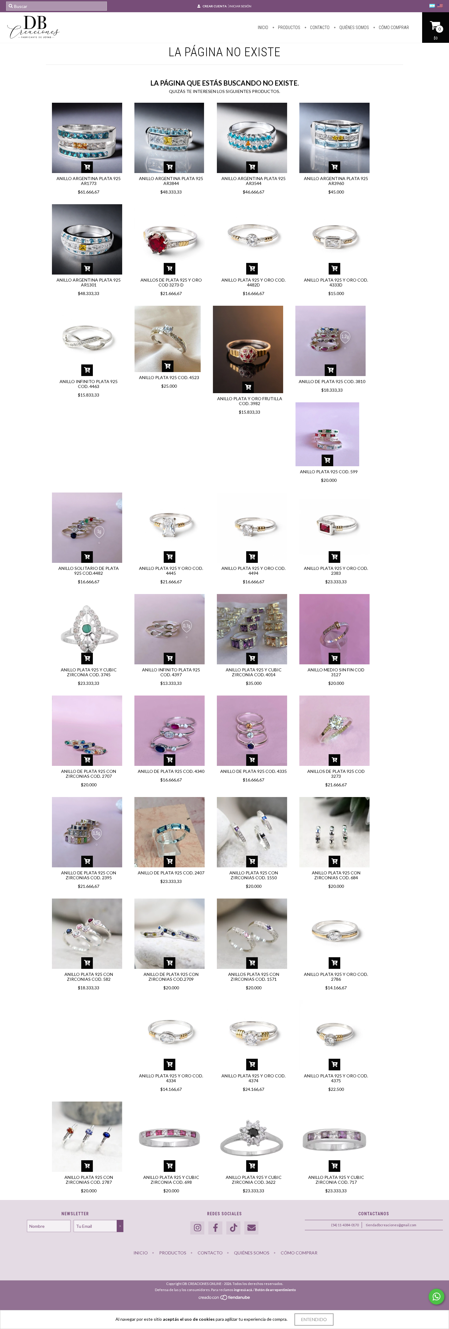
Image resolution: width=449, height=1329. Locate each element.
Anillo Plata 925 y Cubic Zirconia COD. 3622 (254, 1180)
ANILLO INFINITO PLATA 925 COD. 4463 (89, 384)
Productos (288, 27)
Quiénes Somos (353, 27)
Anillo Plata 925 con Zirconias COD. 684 (336, 875)
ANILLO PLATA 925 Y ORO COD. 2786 (336, 977)
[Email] (251, 1228)
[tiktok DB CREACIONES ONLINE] (233, 1228)
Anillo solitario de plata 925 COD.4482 (88, 571)
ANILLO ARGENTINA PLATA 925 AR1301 (89, 282)
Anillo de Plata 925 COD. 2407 (171, 872)
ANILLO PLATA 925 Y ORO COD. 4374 (253, 1078)
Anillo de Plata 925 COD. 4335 (253, 771)
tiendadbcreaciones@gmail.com (391, 1225)
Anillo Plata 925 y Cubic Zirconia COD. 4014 (254, 672)
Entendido (314, 1319)
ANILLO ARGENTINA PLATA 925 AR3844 (171, 181)
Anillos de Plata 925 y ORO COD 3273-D (171, 282)
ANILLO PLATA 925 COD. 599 (329, 471)
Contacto (319, 27)
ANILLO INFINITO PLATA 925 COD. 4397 (171, 672)
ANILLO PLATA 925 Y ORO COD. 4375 (336, 1078)
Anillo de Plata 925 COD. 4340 (171, 771)
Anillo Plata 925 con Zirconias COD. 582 (88, 977)
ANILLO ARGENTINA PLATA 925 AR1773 (89, 181)
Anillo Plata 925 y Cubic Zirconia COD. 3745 (89, 672)
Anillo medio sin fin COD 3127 (336, 672)
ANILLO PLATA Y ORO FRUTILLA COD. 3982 (249, 401)
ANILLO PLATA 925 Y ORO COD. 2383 (336, 571)
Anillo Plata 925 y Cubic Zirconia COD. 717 (336, 1180)
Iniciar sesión (240, 6)
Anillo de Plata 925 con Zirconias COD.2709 (171, 977)
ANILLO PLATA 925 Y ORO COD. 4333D (336, 282)
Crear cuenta (215, 6)
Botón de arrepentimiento (275, 1290)
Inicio (263, 27)
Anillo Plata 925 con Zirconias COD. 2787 (88, 1180)
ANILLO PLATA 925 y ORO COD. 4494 (253, 571)
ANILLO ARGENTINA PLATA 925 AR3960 (336, 181)
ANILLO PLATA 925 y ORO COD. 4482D (253, 282)
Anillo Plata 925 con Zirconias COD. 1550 (253, 875)
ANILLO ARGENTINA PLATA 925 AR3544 (253, 181)
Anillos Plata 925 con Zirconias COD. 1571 (253, 977)
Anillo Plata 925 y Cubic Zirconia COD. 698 (171, 1180)
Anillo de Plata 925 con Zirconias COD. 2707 (88, 774)
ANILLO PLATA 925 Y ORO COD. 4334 (171, 1078)
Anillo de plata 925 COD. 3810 (332, 381)
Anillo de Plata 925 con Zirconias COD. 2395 (88, 875)
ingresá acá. (243, 1290)
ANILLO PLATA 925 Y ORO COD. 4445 (171, 571)
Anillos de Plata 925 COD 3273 (336, 774)
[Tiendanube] (224, 1299)
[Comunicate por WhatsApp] (436, 1297)
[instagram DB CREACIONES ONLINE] (197, 1228)
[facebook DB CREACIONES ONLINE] (215, 1228)
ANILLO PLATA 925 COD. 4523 (169, 377)
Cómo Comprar (393, 27)
